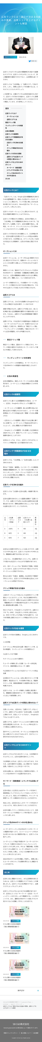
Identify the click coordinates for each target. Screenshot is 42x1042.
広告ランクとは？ (11, 113)
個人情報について (26, 1033)
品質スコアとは (12, 119)
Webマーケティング (16, 1004)
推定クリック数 (10, 122)
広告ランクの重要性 (11, 134)
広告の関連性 (9, 131)
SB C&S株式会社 (21, 1024)
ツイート (34, 61)
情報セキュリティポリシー (11, 1033)
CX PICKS (5, 1004)
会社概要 (35, 1033)
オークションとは (12, 116)
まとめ (7, 178)
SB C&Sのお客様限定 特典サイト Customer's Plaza (17, 1002)
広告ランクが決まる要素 (13, 153)
